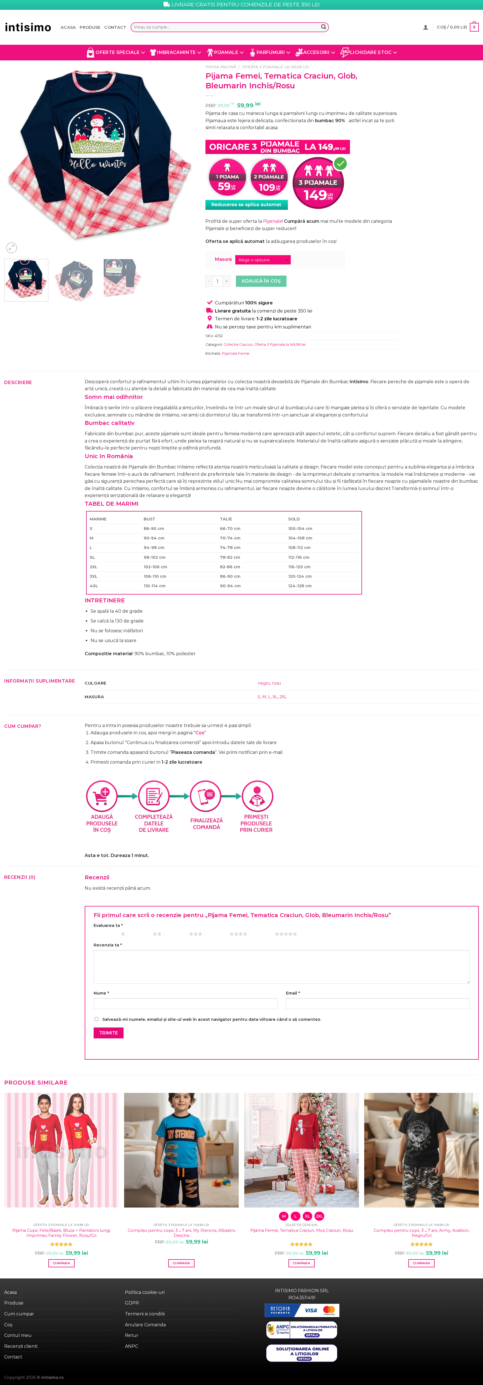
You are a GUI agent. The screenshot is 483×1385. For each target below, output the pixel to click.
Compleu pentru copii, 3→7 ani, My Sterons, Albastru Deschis (181, 1233)
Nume (101, 993)
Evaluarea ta (108, 925)
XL (275, 696)
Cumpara (61, 1263)
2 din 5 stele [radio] (140, 934)
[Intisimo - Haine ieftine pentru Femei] (28, 27)
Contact (115, 27)
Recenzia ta (108, 945)
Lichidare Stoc (371, 52)
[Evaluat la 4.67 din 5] (301, 1244)
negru (264, 683)
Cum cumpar (19, 1314)
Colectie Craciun (238, 344)
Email (293, 993)
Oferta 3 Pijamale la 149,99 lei (275, 67)
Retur (131, 1335)
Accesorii (316, 52)
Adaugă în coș (261, 281)
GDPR (132, 1303)
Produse (90, 27)
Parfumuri (271, 52)
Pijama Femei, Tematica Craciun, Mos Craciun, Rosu (301, 1230)
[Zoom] (11, 247)
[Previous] (15, 158)
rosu (276, 683)
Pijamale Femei (235, 353)
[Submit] (323, 27)
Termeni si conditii (145, 1314)
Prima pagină (220, 67)
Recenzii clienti (20, 1346)
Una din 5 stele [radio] (106, 934)
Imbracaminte (176, 52)
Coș (8, 1324)
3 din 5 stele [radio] (176, 934)
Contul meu (18, 1335)
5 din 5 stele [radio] (262, 934)
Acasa (68, 27)
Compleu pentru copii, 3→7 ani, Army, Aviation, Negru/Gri (421, 1233)
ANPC (131, 1346)
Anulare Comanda (145, 1324)
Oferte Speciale (117, 52)
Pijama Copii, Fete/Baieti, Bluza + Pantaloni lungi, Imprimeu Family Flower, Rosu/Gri (61, 1233)
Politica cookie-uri (145, 1292)
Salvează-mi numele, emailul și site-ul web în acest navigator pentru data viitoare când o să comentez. (211, 1019)
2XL (283, 696)
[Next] (186, 158)
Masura (223, 259)
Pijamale (226, 52)
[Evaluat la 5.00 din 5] (61, 1244)
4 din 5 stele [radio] (217, 934)
